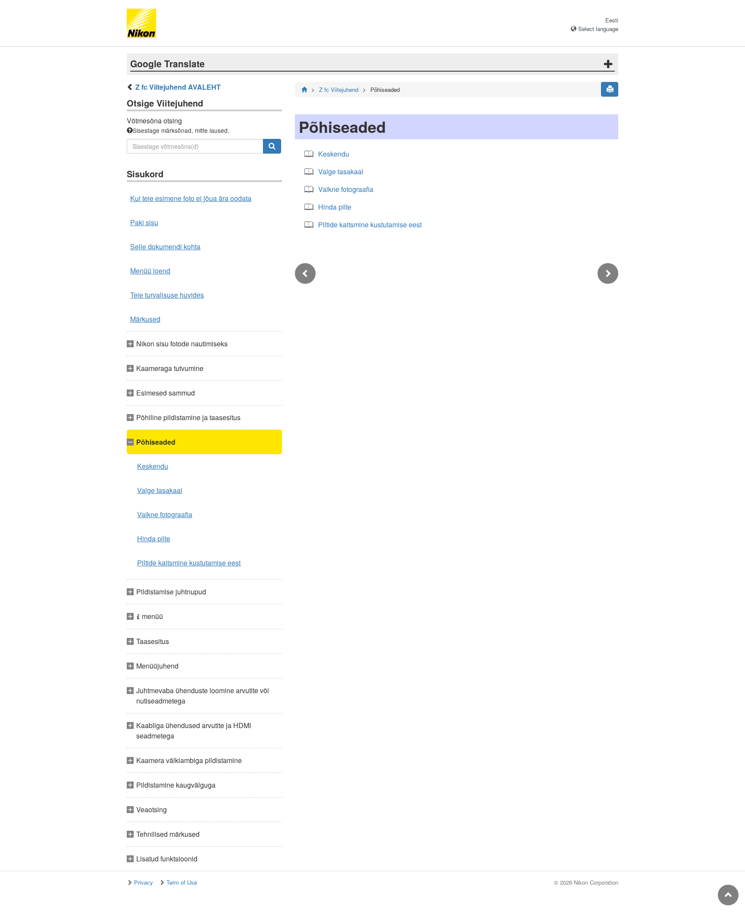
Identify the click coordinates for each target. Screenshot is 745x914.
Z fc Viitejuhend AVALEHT (178, 87)
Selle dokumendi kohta (165, 246)
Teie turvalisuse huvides (167, 295)
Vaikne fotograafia (164, 514)
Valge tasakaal (159, 490)
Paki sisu (144, 222)
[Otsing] (272, 146)
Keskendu (152, 466)
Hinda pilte (153, 538)
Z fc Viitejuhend (338, 89)
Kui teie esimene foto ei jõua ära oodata (190, 198)
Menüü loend (150, 271)
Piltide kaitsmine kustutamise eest (189, 563)
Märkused (145, 319)
